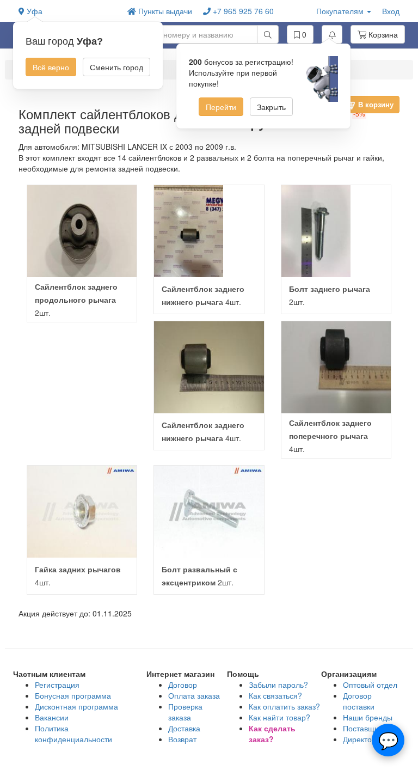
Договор (182, 684)
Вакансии (52, 717)
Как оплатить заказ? (284, 706)
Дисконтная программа (76, 706)
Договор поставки (358, 701)
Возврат (182, 739)
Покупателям (341, 10)
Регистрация (57, 684)
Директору (361, 739)
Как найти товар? (279, 717)
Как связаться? (275, 695)
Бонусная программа (73, 695)
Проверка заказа (185, 712)
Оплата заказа (194, 695)
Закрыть (271, 106)
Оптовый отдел (370, 684)
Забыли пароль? (278, 684)
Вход (390, 10)
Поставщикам (367, 728)
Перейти (221, 106)
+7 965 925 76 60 (242, 10)
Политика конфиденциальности (73, 733)
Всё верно (51, 67)
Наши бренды (367, 717)
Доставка (184, 728)
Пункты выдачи (164, 10)
